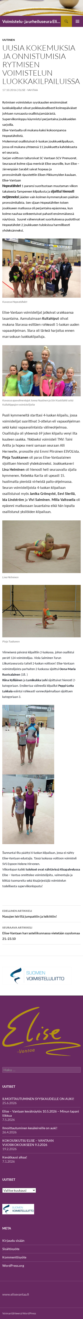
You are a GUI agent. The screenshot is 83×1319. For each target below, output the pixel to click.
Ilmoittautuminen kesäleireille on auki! (29, 1128)
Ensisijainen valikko (77, 21)
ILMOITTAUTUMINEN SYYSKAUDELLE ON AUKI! (38, 1099)
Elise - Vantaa (28, 90)
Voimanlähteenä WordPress (19, 1313)
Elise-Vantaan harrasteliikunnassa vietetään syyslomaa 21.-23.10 (41, 933)
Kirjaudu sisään (13, 1240)
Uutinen (8, 40)
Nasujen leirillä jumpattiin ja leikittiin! (29, 913)
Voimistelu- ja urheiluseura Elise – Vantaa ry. (31, 21)
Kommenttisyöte (14, 1257)
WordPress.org (13, 1265)
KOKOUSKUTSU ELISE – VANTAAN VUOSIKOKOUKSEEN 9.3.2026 (28, 1142)
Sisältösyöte (10, 1249)
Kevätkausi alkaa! (14, 1157)
